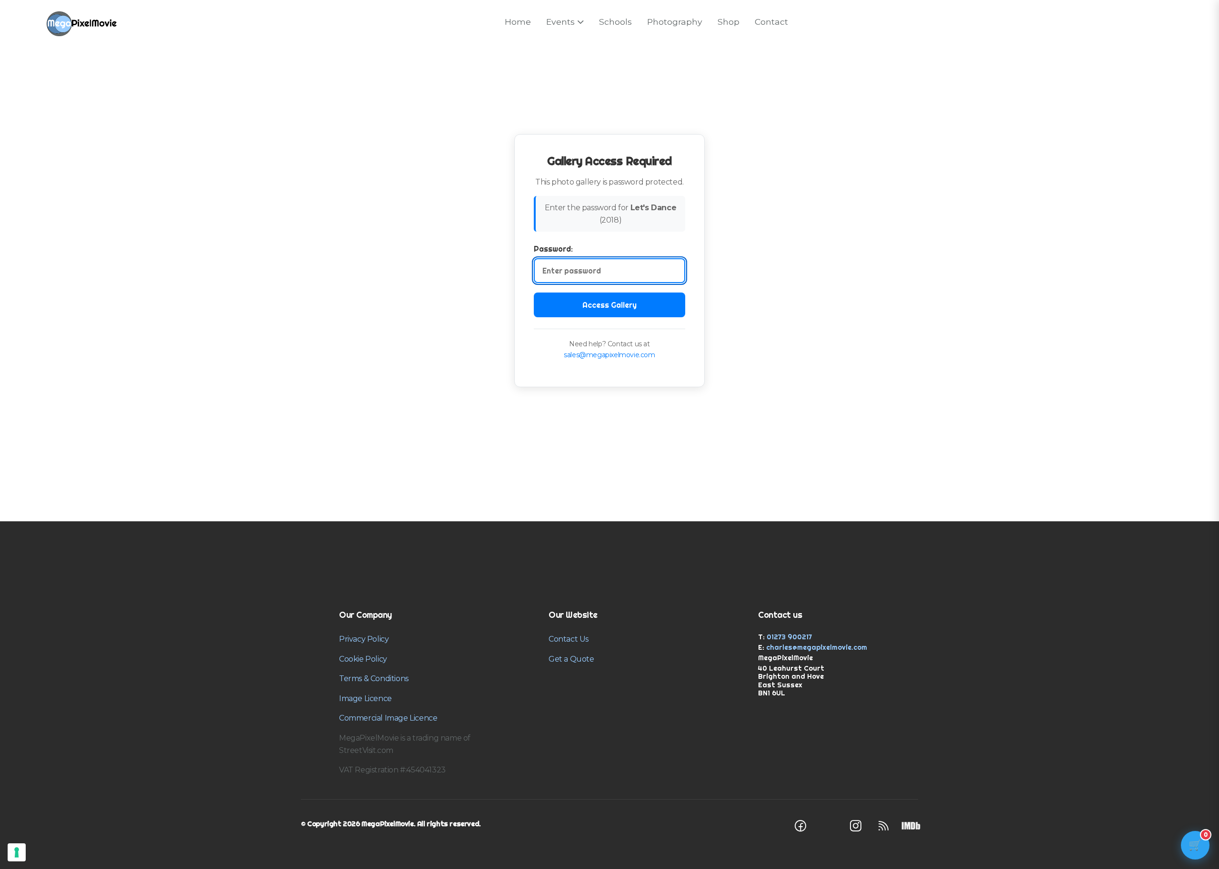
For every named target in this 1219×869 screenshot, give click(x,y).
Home (518, 22)
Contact (771, 22)
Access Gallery (609, 305)
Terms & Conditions (374, 678)
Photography (674, 22)
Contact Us (569, 639)
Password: (553, 249)
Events (560, 22)
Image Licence (365, 698)
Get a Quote (571, 659)
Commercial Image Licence (388, 718)
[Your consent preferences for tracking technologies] (17, 852)
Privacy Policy (364, 639)
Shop (728, 22)
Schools (615, 22)
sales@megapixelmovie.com (609, 355)
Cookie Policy (363, 659)
